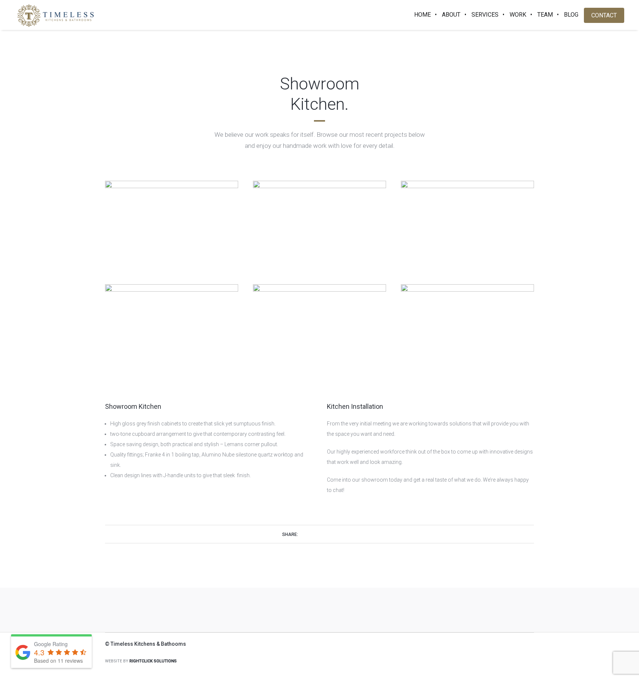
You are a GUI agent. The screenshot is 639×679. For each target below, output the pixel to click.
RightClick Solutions (153, 661)
